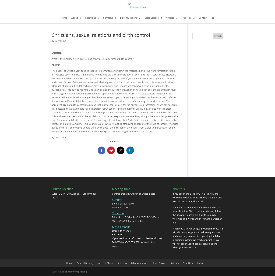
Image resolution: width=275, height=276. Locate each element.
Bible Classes (152, 18)
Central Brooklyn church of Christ (95, 263)
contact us (149, 242)
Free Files (186, 18)
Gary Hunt (60, 40)
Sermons (108, 18)
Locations (90, 18)
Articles (170, 18)
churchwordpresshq (76, 271)
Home (64, 18)
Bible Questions (128, 18)
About (74, 18)
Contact (203, 18)
